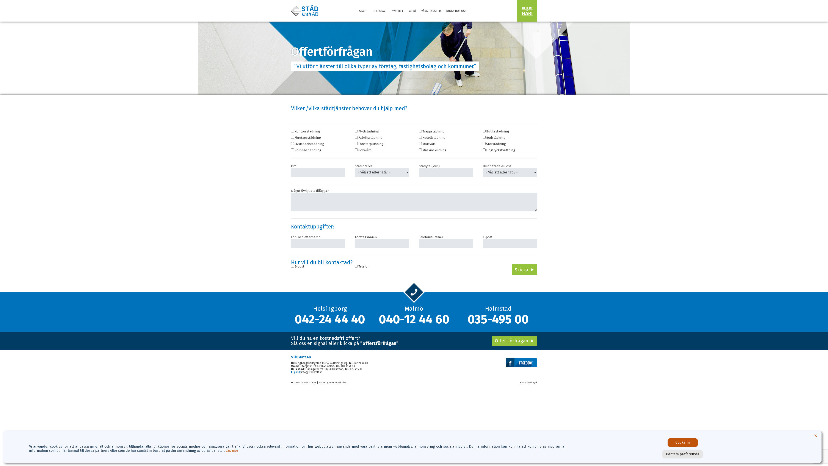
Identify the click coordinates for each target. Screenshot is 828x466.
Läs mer (232, 451)
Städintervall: (365, 166)
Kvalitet (397, 11)
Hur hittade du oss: (497, 166)
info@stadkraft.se (311, 372)
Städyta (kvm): (429, 166)
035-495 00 (498, 319)
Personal (379, 11)
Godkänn (682, 442)
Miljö (412, 11)
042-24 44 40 (330, 319)
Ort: (293, 166)
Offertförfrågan (511, 341)
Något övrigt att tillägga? (310, 191)
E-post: (488, 237)
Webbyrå (532, 382)
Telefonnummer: (431, 237)
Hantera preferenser (682, 454)
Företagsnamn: (366, 237)
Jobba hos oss (456, 11)
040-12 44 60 (414, 319)
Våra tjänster (431, 11)
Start (363, 11)
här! (527, 11)
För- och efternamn (306, 237)
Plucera (524, 382)
